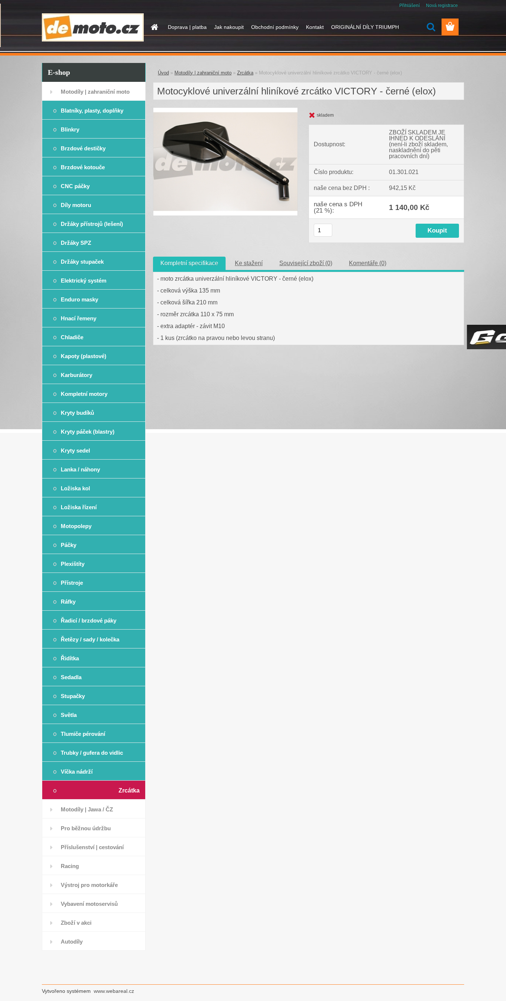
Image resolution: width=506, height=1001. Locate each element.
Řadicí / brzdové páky (88, 620)
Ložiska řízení (79, 507)
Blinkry (70, 129)
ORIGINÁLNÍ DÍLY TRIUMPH (365, 27)
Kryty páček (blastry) (87, 431)
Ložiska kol (75, 488)
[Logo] (93, 27)
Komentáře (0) (367, 263)
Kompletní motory (84, 394)
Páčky (68, 545)
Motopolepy (76, 526)
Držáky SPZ (76, 243)
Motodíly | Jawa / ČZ (87, 809)
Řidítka (70, 658)
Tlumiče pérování (83, 734)
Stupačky (73, 696)
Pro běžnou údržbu (86, 828)
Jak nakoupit (229, 27)
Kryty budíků (77, 413)
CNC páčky (75, 186)
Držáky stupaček (82, 261)
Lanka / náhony (80, 469)
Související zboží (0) (305, 263)
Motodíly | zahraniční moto (95, 92)
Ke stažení (249, 263)
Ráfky (68, 601)
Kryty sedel (75, 450)
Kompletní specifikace (189, 263)
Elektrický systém (83, 280)
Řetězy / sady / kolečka (90, 639)
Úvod (163, 73)
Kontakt (315, 27)
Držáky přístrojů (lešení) (92, 224)
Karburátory (76, 375)
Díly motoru (76, 205)
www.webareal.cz (114, 991)
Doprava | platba (187, 27)
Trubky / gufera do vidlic (92, 753)
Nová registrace (442, 5)
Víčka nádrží (77, 771)
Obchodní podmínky (275, 27)
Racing (70, 866)
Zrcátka (129, 790)
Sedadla (71, 677)
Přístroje (72, 583)
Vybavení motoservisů (89, 904)
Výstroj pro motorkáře (89, 885)
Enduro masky (79, 299)
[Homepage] (153, 27)
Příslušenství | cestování (92, 847)
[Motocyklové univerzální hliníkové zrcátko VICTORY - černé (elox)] (225, 110)
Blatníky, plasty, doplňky (92, 110)
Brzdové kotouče (83, 167)
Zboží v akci (76, 923)
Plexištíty (72, 564)
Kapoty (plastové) (83, 356)
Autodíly (72, 941)
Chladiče (72, 337)
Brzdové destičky (83, 148)
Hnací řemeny (78, 318)
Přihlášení (409, 5)
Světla (69, 715)
